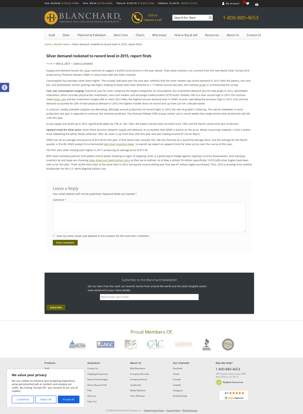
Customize (23, 399)
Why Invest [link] (159, 35)
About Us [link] (233, 35)
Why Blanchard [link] (137, 368)
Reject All (46, 399)
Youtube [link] (177, 379)
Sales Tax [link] (92, 401)
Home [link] (48, 44)
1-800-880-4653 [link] (240, 17)
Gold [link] (52, 35)
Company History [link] (138, 379)
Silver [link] (66, 35)
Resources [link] (212, 35)
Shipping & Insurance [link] (97, 373)
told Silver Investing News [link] (119, 144)
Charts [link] (140, 35)
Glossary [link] (91, 395)
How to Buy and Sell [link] (97, 385)
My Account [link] (232, 3)
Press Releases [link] (137, 395)
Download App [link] (180, 395)
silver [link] (87, 70)
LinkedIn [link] (177, 385)
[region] (45, 388)
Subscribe (56, 307)
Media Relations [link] (138, 390)
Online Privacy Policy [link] (154, 410)
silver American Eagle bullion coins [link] (109, 160)
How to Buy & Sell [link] (185, 35)
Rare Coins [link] (121, 35)
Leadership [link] (135, 385)
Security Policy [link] (173, 410)
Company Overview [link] (139, 373)
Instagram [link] (178, 390)
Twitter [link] (176, 373)
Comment (59, 199)
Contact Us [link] (254, 35)
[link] (4, 87)
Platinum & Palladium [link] (92, 35)
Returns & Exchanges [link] (97, 379)
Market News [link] (61, 44)
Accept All (68, 399)
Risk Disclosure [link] (190, 410)
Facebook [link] (177, 368)
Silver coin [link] (60, 99)
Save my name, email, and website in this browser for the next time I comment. (103, 236)
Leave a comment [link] (83, 63)
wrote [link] (202, 85)
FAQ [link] (89, 390)
